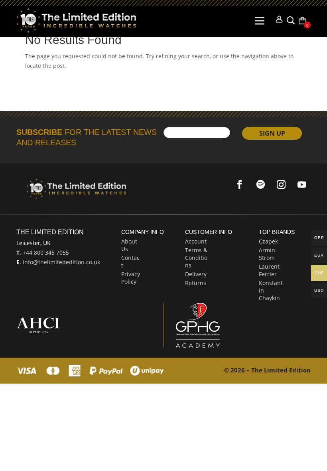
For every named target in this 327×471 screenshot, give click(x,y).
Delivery (196, 274)
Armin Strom (267, 253)
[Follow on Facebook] (239, 184)
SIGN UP (272, 133)
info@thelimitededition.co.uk (60, 262)
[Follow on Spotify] (260, 184)
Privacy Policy (130, 277)
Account (196, 241)
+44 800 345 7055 (45, 252)
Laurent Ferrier (269, 270)
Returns (195, 283)
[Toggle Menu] (261, 20)
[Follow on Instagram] (281, 184)
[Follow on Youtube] (302, 184)
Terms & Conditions (196, 257)
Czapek (268, 241)
